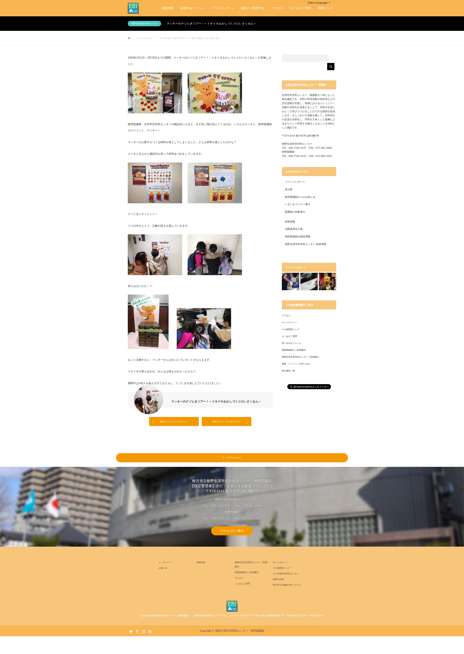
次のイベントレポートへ (227, 421)
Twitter (130, 630)
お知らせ (163, 568)
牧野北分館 (278, 579)
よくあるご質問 (301, 8)
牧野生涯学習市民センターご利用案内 (300, 357)
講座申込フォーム (192, 8)
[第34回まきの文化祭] (327, 281)
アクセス (277, 8)
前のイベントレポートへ (174, 421)
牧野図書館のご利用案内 (294, 350)
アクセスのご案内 (232, 530)
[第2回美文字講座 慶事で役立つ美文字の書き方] (309, 281)
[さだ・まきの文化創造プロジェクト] (139, 8)
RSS (149, 630)
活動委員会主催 (294, 228)
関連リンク (325, 8)
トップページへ (232, 457)
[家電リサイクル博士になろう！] (290, 281)
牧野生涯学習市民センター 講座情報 (305, 244)
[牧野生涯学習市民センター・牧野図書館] (232, 606)
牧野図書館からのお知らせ (300, 197)
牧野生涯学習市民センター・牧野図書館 (239, 630)
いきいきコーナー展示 (297, 204)
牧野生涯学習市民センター (144, 23)
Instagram (143, 630)
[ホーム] (129, 32)
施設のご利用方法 (252, 8)
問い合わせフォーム (291, 343)
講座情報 (167, 8)
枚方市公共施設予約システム (287, 585)
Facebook (137, 630)
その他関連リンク (290, 329)
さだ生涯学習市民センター (286, 573)
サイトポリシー (289, 322)
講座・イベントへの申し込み (296, 364)
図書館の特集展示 (295, 211)
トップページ (165, 562)
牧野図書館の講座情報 (297, 236)
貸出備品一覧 (288, 370)
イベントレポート (222, 8)
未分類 (289, 189)
